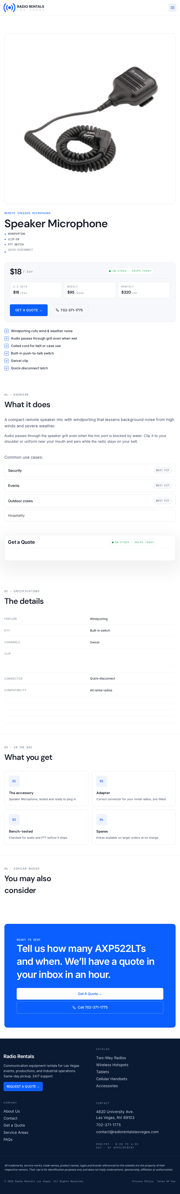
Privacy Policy (143, 1181)
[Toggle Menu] (172, 8)
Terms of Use (166, 1181)
